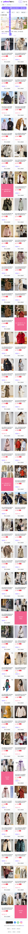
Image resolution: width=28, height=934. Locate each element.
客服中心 (8, 928)
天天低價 (9, 19)
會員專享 (9, 29)
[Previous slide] (2, 44)
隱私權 (14, 931)
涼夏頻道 (9, 21)
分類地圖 (18, 931)
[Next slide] (12, 44)
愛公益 (9, 32)
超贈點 (24, 8)
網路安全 (9, 931)
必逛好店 (9, 24)
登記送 (9, 11)
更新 (23, 925)
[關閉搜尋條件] (5, 4)
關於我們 (13, 928)
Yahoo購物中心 (8, 2)
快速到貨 (9, 16)
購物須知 (18, 928)
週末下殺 (9, 27)
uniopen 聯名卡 (15, 8)
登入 (20, 1)
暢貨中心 (9, 13)
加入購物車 (8, 61)
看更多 (9, 34)
